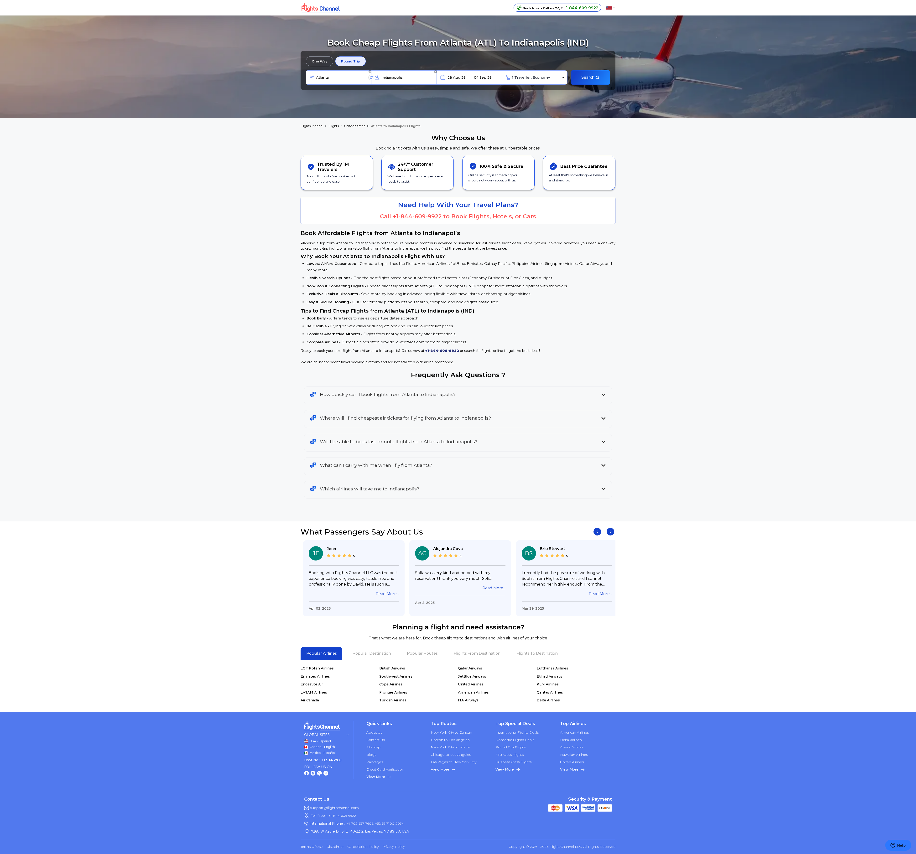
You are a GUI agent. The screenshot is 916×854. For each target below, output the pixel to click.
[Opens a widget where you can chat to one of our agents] (898, 846)
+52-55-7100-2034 (389, 823)
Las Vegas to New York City (453, 762)
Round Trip (350, 61)
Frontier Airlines (393, 692)
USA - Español (320, 741)
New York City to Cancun (451, 732)
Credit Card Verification (385, 769)
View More (376, 777)
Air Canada (310, 700)
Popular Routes (422, 653)
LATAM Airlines (314, 692)
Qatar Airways (470, 668)
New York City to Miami (450, 747)
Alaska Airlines (571, 747)
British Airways (392, 668)
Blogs (371, 754)
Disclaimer (335, 846)
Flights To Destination (537, 653)
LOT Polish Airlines (317, 668)
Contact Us (375, 740)
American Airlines (473, 692)
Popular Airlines (321, 653)
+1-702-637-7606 (360, 823)
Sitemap (373, 747)
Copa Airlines (390, 684)
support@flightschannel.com (334, 808)
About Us (374, 732)
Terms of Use (312, 846)
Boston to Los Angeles (450, 740)
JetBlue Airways (472, 676)
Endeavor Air (312, 684)
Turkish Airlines (392, 700)
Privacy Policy (393, 846)
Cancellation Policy (363, 846)
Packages (374, 762)
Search (588, 77)
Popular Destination (372, 653)
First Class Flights (509, 754)
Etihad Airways (549, 676)
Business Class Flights (513, 762)
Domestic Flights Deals (514, 740)
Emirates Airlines (315, 676)
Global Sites (317, 735)
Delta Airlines (548, 700)
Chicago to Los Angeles (451, 754)
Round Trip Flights (510, 747)
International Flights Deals (517, 732)
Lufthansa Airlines (552, 668)
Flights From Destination (477, 653)
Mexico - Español (322, 753)
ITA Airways (468, 700)
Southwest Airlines (395, 676)
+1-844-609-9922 (417, 216)
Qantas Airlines (550, 692)
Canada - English (322, 747)
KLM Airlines (548, 684)
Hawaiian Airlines (574, 754)
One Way (319, 61)
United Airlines (471, 684)
